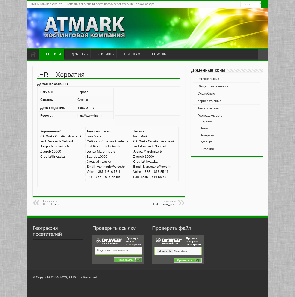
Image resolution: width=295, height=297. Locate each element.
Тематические (208, 108)
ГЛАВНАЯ (33, 53)
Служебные (206, 93)
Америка (207, 135)
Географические (210, 115)
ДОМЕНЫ (79, 54)
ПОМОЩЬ (159, 54)
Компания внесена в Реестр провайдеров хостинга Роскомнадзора (111, 4)
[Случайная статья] (263, 54)
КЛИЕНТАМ (132, 54)
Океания (207, 149)
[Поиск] (264, 4)
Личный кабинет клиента (46, 4)
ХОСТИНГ (104, 54)
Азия (204, 128)
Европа (206, 121)
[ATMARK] (147, 28)
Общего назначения (213, 86)
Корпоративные (209, 101)
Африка (206, 142)
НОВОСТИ (53, 54)
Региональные (208, 79)
